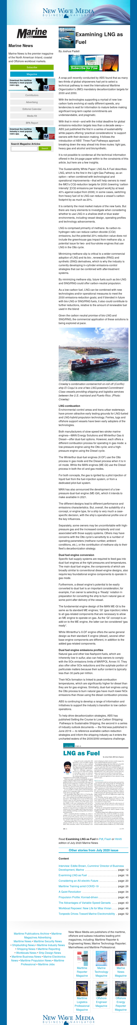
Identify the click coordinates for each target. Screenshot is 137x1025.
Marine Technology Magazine (101, 971)
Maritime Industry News (51, 945)
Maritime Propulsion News (36, 960)
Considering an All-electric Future (78, 881)
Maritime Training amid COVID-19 (79, 886)
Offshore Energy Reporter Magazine (121, 1003)
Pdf (101, 839)
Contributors (31, 95)
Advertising (32, 102)
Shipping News (26, 949)
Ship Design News (50, 953)
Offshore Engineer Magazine (101, 1002)
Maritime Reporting (49, 949)
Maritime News (22, 941)
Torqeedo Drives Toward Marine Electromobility (87, 914)
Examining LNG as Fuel (73, 875)
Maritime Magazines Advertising (43, 935)
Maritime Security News (48, 941)
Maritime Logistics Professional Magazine (82, 1003)
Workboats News (26, 953)
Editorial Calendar (32, 109)
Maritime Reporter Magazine (82, 971)
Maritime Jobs (46, 964)
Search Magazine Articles (25, 143)
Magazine (32, 74)
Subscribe (32, 67)
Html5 (118, 839)
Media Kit (32, 115)
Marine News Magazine (121, 971)
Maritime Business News (27, 956)
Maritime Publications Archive (31, 933)
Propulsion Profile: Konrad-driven (78, 897)
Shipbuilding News (23, 945)
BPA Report (32, 122)
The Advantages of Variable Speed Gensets (85, 903)
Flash (107, 839)
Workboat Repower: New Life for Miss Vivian (85, 908)
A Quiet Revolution (70, 892)
